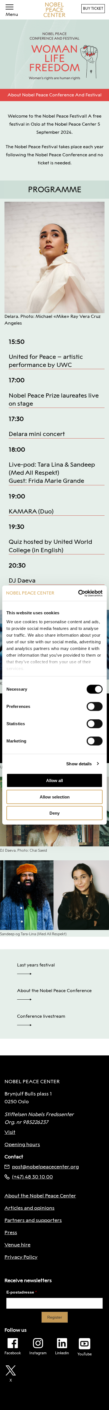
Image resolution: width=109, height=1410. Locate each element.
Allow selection (55, 796)
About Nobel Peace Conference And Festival (54, 95)
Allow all (54, 780)
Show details (79, 763)
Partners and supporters (33, 1220)
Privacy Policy (20, 1257)
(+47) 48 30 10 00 (32, 1177)
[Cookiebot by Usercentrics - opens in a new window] (78, 593)
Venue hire (17, 1245)
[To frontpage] (54, 10)
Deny (54, 813)
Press (10, 1232)
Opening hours (22, 1144)
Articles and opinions (29, 1208)
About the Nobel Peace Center (40, 1196)
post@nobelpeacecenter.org (45, 1167)
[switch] (95, 706)
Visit (9, 1132)
